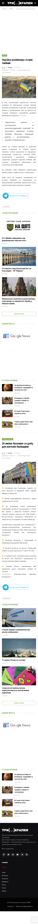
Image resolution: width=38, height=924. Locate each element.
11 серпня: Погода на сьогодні (13, 660)
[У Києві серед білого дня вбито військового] (7, 424)
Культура (5, 875)
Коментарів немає (24, 70)
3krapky (10, 67)
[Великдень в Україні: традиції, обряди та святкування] (7, 400)
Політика (5, 878)
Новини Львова (7, 439)
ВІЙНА (4, 55)
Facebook (22, 115)
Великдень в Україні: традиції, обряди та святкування (21, 400)
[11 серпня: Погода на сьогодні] (19, 647)
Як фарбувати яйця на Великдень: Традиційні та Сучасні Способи (23, 387)
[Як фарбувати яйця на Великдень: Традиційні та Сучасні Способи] (7, 387)
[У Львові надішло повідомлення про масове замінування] (19, 617)
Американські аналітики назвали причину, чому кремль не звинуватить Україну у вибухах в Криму (18, 301)
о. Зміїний (6, 206)
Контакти (11, 906)
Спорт (4, 888)
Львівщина (6, 598)
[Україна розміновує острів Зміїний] (19, 87)
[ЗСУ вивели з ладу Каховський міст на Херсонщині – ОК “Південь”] (19, 256)
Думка (4, 891)
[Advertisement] (19, 31)
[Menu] (3, 3)
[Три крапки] (20, 3)
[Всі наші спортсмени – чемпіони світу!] (7, 413)
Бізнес (4, 885)
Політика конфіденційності (24, 906)
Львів (3, 872)
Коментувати (19, 314)
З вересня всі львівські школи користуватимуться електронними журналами (15, 690)
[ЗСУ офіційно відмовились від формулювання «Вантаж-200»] (19, 226)
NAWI (29, 902)
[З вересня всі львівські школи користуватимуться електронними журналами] (19, 675)
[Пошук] (35, 3)
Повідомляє (6, 574)
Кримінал (5, 882)
